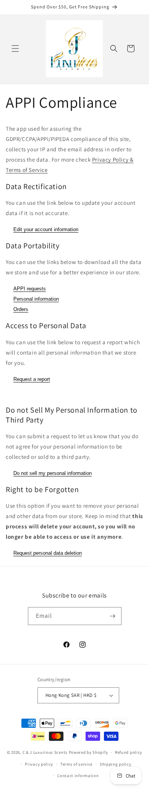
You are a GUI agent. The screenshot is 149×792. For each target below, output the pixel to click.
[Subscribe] (112, 616)
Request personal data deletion (47, 553)
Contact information (78, 775)
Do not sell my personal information (52, 473)
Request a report (31, 379)
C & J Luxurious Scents (45, 752)
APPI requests (29, 289)
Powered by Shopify (88, 752)
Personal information (36, 299)
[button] (15, 48)
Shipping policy (115, 764)
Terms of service (76, 764)
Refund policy (128, 752)
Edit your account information (45, 229)
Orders (20, 309)
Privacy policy (39, 764)
